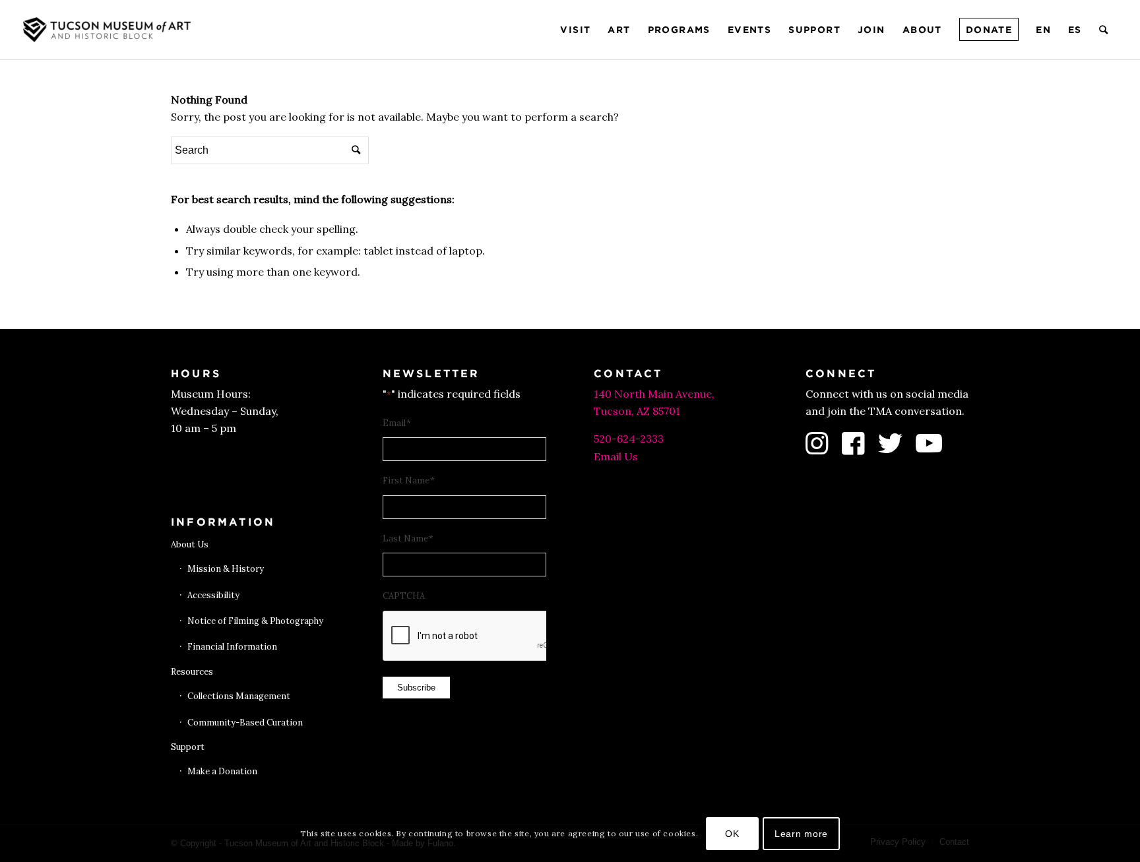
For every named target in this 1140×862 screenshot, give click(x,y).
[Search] (1104, 29)
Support (188, 747)
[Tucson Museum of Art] (109, 29)
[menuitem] (575, 29)
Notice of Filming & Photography (255, 621)
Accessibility (213, 595)
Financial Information (232, 646)
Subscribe (416, 688)
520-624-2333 (629, 438)
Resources (192, 671)
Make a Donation (222, 771)
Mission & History (225, 568)
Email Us (616, 456)
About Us (189, 544)
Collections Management (238, 696)
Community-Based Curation (245, 722)
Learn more (801, 833)
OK (732, 833)
